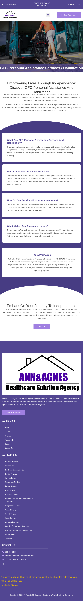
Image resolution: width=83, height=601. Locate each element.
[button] (48, 15)
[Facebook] (79, 4)
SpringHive (69, 595)
